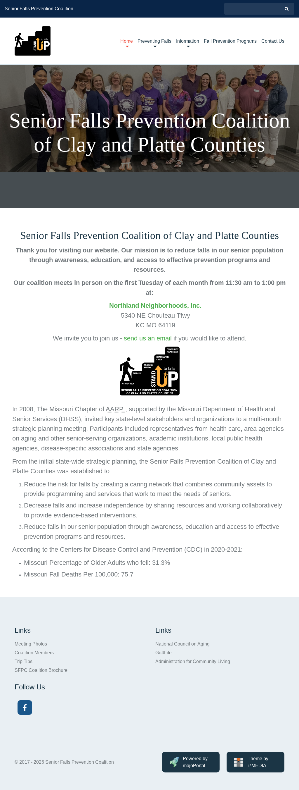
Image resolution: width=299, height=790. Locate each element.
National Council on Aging (182, 643)
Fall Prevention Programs (230, 41)
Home (126, 41)
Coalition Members (34, 652)
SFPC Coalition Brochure (41, 670)
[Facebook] (25, 707)
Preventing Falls (154, 41)
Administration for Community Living (192, 661)
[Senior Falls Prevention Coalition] (33, 41)
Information (187, 41)
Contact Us (272, 41)
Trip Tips (23, 661)
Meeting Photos (31, 643)
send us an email (148, 338)
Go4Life (163, 652)
